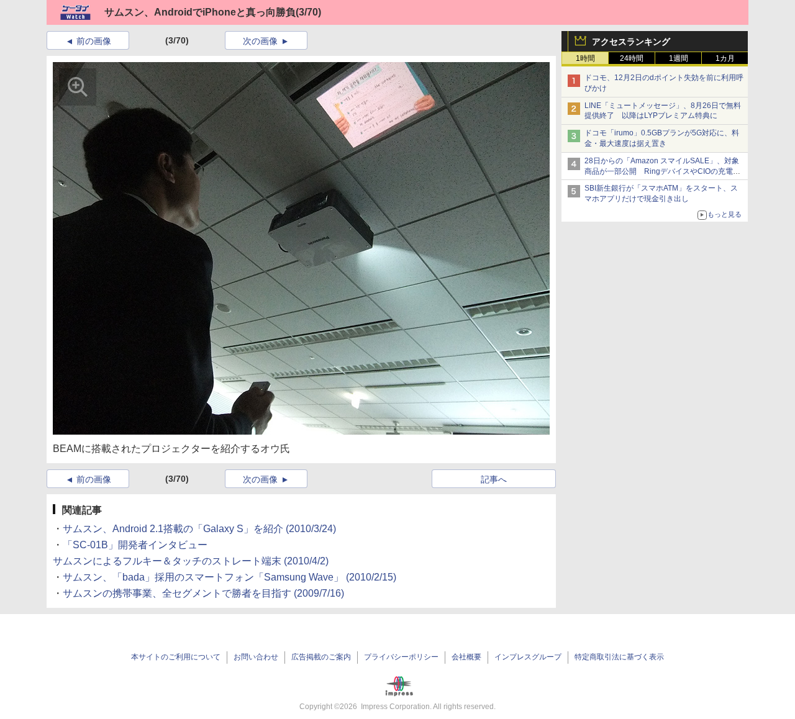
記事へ (494, 479)
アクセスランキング (631, 42)
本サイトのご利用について (175, 657)
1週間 (678, 58)
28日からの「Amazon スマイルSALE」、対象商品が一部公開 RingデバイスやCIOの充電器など (662, 171)
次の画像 (260, 41)
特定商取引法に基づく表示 (619, 657)
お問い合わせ (256, 657)
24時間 (631, 58)
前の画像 (93, 41)
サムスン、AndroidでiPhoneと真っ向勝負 (200, 12)
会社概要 (466, 657)
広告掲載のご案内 (321, 657)
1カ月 (725, 58)
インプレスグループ (527, 657)
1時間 (585, 58)
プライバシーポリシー (401, 657)
